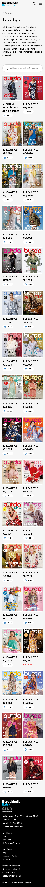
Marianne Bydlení (10, 856)
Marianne (6, 840)
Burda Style (7, 859)
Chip (4, 853)
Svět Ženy (7, 849)
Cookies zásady (9, 872)
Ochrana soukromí (11, 869)
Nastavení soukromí (11, 876)
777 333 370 (16, 823)
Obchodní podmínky (11, 866)
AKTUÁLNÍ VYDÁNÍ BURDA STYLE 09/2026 (10, 107)
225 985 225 (15, 819)
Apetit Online (8, 833)
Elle (4, 836)
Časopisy (9, 13)
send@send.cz (16, 826)
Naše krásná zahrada (12, 843)
